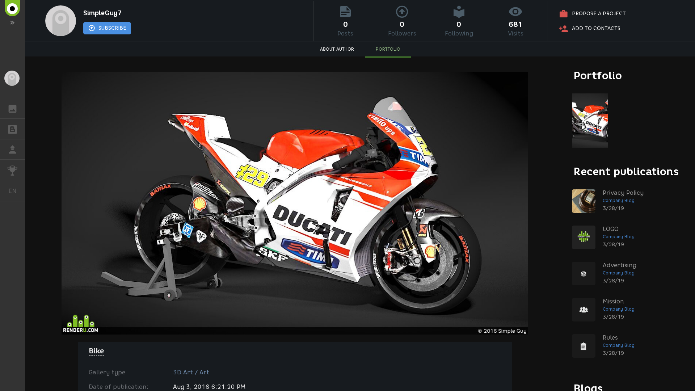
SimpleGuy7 (102, 13)
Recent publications (626, 171)
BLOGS (12, 129)
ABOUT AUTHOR (337, 49)
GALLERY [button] (12, 108)
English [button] (16, 190)
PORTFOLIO (388, 49)
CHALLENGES (12, 170)
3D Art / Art (191, 372)
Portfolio (598, 75)
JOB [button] (12, 149)
